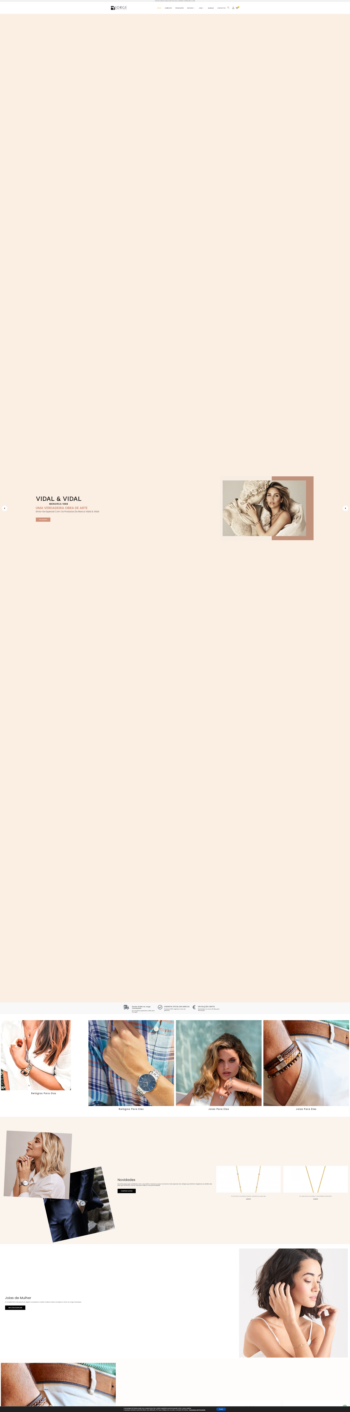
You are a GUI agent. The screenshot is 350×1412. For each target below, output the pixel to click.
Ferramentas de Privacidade (197, 1410)
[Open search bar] (228, 5)
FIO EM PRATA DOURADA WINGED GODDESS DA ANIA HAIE (248, 1196)
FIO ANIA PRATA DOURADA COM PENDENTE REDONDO (316, 1196)
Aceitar (221, 1409)
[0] (237, 8)
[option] (175, 508)
